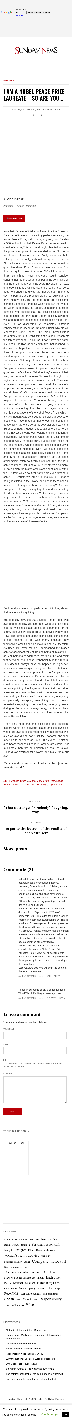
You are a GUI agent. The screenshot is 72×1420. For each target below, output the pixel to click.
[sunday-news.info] (36, 50)
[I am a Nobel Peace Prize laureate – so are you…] (36, 157)
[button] (49, 1414)
